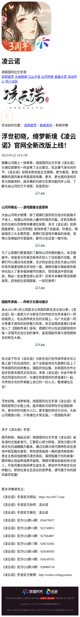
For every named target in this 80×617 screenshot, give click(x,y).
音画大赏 (60, 76)
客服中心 (20, 598)
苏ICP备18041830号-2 (28, 610)
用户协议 (35, 598)
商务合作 (27, 598)
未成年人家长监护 (48, 598)
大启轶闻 (21, 76)
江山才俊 (34, 76)
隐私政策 (59, 598)
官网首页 (8, 76)
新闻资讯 (46, 125)
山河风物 (47, 76)
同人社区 (11, 81)
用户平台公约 (69, 598)
